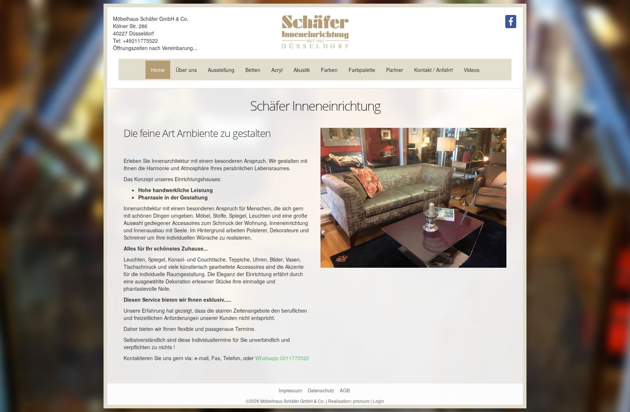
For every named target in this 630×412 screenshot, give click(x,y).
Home (158, 69)
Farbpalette (362, 69)
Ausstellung (221, 69)
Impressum (290, 390)
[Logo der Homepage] (314, 31)
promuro (361, 401)
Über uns (186, 69)
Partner (394, 69)
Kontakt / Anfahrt (433, 69)
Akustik (301, 69)
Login (378, 401)
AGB (345, 390)
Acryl (277, 69)
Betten (252, 69)
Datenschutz (321, 390)
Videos (471, 69)
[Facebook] (510, 21)
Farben (329, 69)
